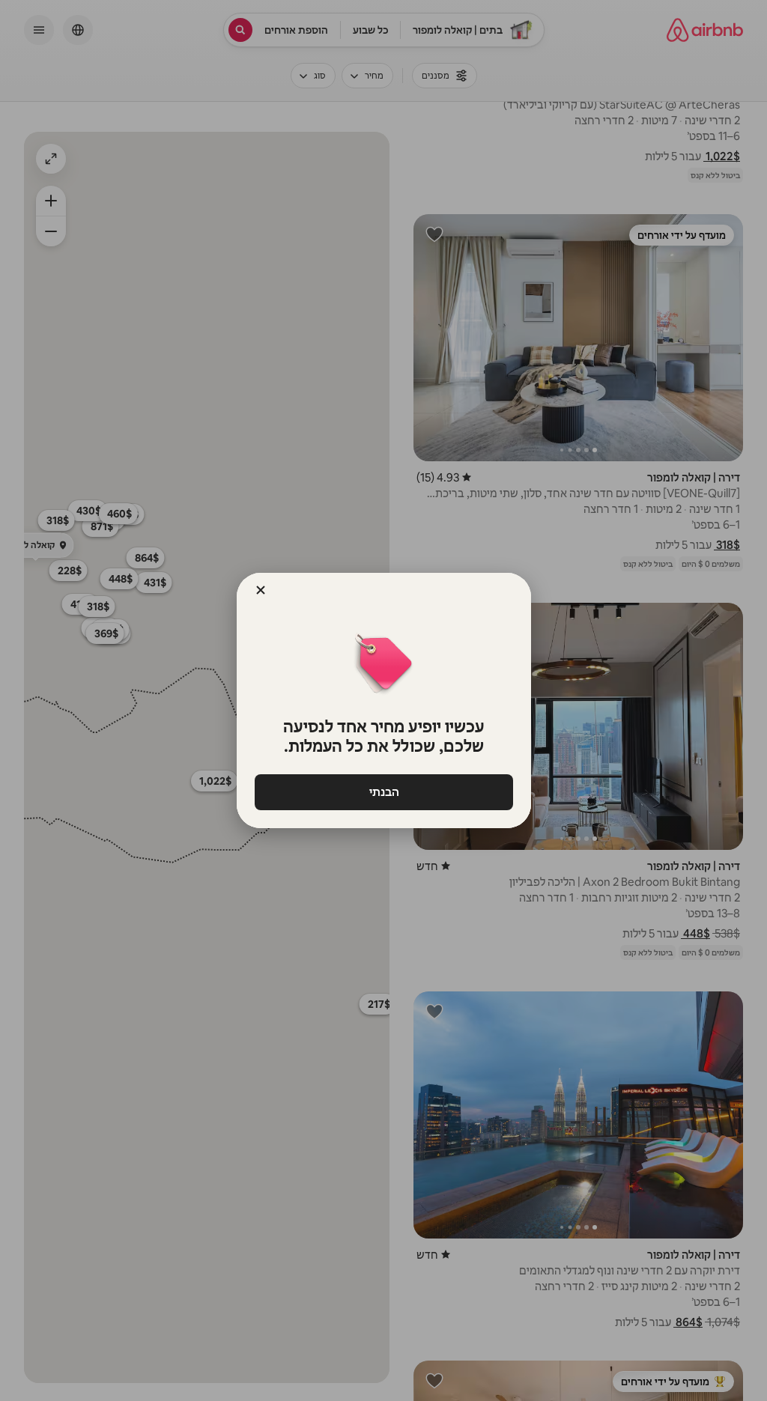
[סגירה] (261, 590)
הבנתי (383, 792)
